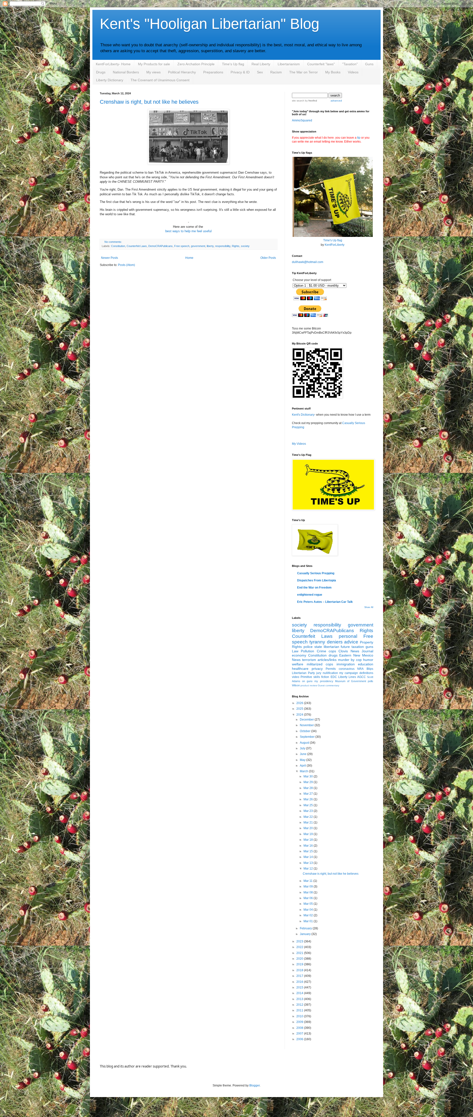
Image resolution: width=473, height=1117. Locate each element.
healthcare (300, 669)
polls (370, 681)
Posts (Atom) (126, 265)
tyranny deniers (326, 641)
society (245, 246)
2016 (300, 982)
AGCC (361, 677)
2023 (300, 941)
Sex (260, 72)
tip (358, 137)
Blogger (254, 1085)
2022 (300, 947)
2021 (300, 953)
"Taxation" (350, 64)
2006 (300, 1039)
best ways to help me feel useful (188, 231)
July (303, 748)
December (307, 719)
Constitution (118, 246)
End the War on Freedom (314, 587)
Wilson (296, 685)
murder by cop (350, 660)
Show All (368, 607)
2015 (300, 987)
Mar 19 (309, 834)
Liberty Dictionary (109, 80)
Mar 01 (309, 921)
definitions (366, 673)
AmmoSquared (302, 120)
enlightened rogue (309, 594)
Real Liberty (261, 64)
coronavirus (347, 669)
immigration (346, 664)
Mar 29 (309, 782)
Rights (235, 246)
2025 (300, 708)
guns (369, 647)
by (310, 100)
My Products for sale (154, 64)
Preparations (213, 72)
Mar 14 (309, 857)
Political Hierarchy (182, 72)
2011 (300, 1010)
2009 (300, 1022)
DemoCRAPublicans (160, 246)
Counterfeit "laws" (321, 64)
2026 (300, 703)
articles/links (327, 660)
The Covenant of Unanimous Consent (160, 80)
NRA (360, 669)
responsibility (222, 246)
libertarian (331, 647)
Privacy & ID (240, 72)
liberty (210, 246)
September (307, 737)
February (306, 928)
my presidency (323, 681)
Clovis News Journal (355, 651)
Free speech (181, 246)
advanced (336, 100)
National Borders (126, 72)
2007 (300, 1033)
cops (332, 651)
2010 (300, 1016)
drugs (333, 655)
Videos (353, 72)
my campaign (348, 673)
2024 (300, 714)
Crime (321, 651)
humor (368, 660)
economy (299, 655)
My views (153, 72)
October (305, 731)
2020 (300, 958)
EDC (334, 677)
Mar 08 (309, 892)
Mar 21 (309, 822)
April (303, 765)
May (303, 760)
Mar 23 (309, 811)
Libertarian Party (303, 673)
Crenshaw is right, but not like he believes (149, 102)
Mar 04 (309, 909)
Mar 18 (309, 839)
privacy (317, 669)
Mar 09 (309, 886)
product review (309, 685)
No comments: (113, 241)
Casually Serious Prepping (315, 573)
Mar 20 (309, 828)
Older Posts (268, 258)
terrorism (309, 660)
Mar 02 (309, 915)
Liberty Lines (347, 677)
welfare (297, 664)
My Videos (299, 443)
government (198, 246)
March (304, 771)
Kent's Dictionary (303, 414)
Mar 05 (309, 903)
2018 (300, 970)
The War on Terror (303, 72)
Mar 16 (309, 845)
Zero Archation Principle (196, 64)
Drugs (100, 72)
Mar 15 (309, 851)
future (345, 647)
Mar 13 (309, 863)
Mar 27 (309, 793)
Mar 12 (309, 868)
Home (189, 258)
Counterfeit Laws (137, 246)
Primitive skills (310, 677)
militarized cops (320, 664)
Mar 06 (309, 898)
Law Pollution (303, 651)
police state (313, 647)
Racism (276, 72)
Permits (331, 669)
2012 (300, 1004)
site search (298, 100)
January (305, 934)
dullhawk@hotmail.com (307, 262)
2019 (300, 964)
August (305, 742)
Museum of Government (350, 681)
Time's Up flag (233, 64)
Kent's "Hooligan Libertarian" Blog (209, 24)
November (307, 725)
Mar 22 (309, 817)
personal (348, 636)
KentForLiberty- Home (113, 64)
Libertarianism (289, 64)
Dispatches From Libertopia (316, 580)
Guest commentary (328, 685)
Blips (370, 669)
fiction (325, 677)
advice (351, 641)
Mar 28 (309, 788)
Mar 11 (308, 881)
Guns (369, 64)
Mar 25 (309, 805)
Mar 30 (309, 776)
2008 (300, 1028)
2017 (300, 976)
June (303, 754)
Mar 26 (309, 799)
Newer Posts (109, 258)
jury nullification (327, 673)
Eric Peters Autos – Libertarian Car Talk (325, 602)
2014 (300, 993)
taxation (358, 647)
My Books (332, 72)
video (295, 677)
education (365, 664)
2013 (300, 999)
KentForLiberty (334, 244)
